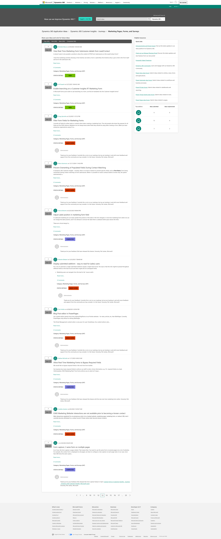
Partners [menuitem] (92, 2)
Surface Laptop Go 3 (56, 512)
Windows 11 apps (56, 528)
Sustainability (154, 528)
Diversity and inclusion (156, 523)
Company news (154, 515)
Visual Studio (134, 528)
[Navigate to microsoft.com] (47, 2)
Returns (74, 517)
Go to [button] (175, 6)
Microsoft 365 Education (97, 517)
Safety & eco (138, 536)
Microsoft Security (115, 512)
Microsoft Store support (78, 515)
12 (98, 495)
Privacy (112, 536)
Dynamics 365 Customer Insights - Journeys (88, 31)
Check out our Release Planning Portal (146, 53)
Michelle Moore (62, 47)
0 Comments (57, 67)
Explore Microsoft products (58, 526)
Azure (132, 509)
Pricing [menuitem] (86, 2)
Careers (152, 509)
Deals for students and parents (99, 526)
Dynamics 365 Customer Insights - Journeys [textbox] (157, 19)
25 (126, 495)
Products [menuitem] (69, 2)
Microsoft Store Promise (78, 526)
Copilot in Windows (56, 523)
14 (106, 495)
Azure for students (96, 528)
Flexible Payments (77, 528)
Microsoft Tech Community (137, 520)
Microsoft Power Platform (116, 520)
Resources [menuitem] (109, 2)
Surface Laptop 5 (56, 517)
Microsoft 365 (114, 517)
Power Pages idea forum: (143, 100)
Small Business (114, 528)
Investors (153, 520)
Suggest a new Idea (85, 19)
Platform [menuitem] (100, 2)
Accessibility (153, 526)
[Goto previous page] (77, 495)
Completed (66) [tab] (71, 41)
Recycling (146, 536)
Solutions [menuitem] (77, 2)
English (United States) (60, 534)
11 (94, 495)
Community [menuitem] (126, 2)
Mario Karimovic (63, 163)
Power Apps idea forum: (142, 73)
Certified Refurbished (78, 523)
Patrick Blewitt (62, 210)
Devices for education (97, 512)
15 (111, 495)
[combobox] (130, 18)
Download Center (77, 512)
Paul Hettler (61, 309)
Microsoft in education (97, 509)
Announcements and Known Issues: (145, 46)
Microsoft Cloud (114, 509)
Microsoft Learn (134, 517)
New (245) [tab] (62, 41)
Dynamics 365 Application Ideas (54, 31)
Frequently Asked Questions (143, 60)
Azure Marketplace (135, 523)
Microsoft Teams (114, 523)
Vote (47, 50)
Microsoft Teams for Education (99, 515)
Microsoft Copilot (56, 520)
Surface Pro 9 (55, 515)
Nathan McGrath (62, 358)
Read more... (57, 63)
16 (115, 495)
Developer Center (135, 512)
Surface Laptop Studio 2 (57, 509)
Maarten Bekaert (63, 259)
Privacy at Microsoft (155, 517)
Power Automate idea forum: (144, 80)
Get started (183, 2)
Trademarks (130, 536)
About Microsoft (154, 512)
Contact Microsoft (104, 536)
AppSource (133, 526)
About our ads (153, 536)
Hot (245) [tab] (54, 41)
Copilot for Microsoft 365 (116, 526)
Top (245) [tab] (46, 41)
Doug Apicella (62, 116)
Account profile (76, 509)
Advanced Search (159, 15)
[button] (173, 2)
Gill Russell (61, 84)
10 (90, 495)
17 (119, 495)
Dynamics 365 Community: (143, 66)
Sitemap (96, 536)
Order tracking (76, 520)
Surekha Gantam (62, 409)
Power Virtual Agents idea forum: (145, 94)
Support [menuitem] (117, 2)
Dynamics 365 (59, 2)
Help (170, 6)
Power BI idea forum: (142, 87)
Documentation (134, 515)
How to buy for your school (98, 520)
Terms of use (122, 536)
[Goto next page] (130, 495)
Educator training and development (100, 523)
